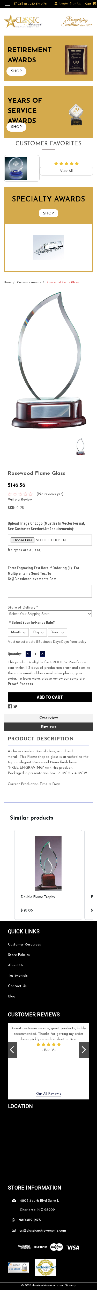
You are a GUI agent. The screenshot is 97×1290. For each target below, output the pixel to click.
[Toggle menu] (7, 7)
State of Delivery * (23, 608)
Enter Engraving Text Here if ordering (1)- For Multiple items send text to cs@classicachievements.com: (43, 573)
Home (7, 282)
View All (66, 171)
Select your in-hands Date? (32, 622)
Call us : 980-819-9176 (32, 3)
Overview (48, 718)
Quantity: (15, 654)
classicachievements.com (48, 1285)
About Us (15, 965)
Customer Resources (24, 945)
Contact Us (17, 986)
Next (84, 1050)
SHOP (16, 71)
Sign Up (75, 3)
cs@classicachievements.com (42, 1231)
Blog (11, 996)
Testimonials (18, 976)
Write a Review (20, 500)
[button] (9, 875)
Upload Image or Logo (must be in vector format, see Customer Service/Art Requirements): (46, 526)
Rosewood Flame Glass (63, 282)
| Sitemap (70, 1285)
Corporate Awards (29, 282)
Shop (48, 213)
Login (63, 3)
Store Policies (19, 955)
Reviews (48, 727)
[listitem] (48, 875)
